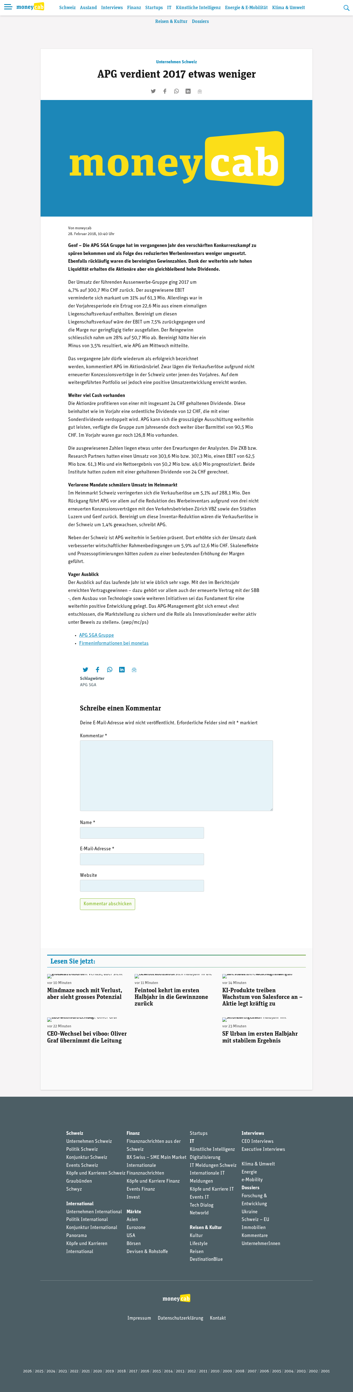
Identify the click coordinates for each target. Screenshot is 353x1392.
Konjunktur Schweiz (86, 1157)
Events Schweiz (82, 1165)
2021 (86, 1371)
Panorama (76, 1235)
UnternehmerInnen (261, 1243)
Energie (249, 1172)
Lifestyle (199, 1243)
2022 (74, 1371)
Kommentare (255, 1235)
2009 (227, 1371)
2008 (239, 1371)
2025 (39, 1371)
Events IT (199, 1197)
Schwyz (74, 1189)
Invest (133, 1197)
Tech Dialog (201, 1205)
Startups (154, 8)
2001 (325, 1371)
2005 (276, 1371)
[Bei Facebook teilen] (165, 91)
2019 (109, 1371)
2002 (313, 1371)
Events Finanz (141, 1189)
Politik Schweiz (82, 1149)
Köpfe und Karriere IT (212, 1189)
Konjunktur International (91, 1227)
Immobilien (254, 1227)
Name (87, 822)
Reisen (197, 1251)
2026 (27, 1371)
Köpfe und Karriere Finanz (153, 1181)
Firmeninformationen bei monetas (114, 643)
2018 (121, 1371)
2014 (168, 1371)
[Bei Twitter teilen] (153, 91)
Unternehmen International (94, 1212)
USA (131, 1235)
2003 (301, 1371)
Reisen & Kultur (171, 21)
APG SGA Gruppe (96, 635)
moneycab (83, 228)
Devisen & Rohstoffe (147, 1251)
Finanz (134, 8)
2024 (51, 1371)
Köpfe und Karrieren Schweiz (95, 1173)
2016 (145, 1371)
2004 (288, 1371)
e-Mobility (252, 1180)
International (79, 1204)
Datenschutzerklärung (180, 1318)
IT (169, 8)
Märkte (134, 1212)
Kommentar (93, 736)
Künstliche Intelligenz (198, 8)
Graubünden (79, 1181)
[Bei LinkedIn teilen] (188, 91)
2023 (62, 1371)
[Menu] (8, 7)
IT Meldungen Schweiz (213, 1165)
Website (88, 875)
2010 (215, 1371)
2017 (133, 1371)
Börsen (134, 1243)
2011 (203, 1371)
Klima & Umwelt (288, 8)
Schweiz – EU (255, 1219)
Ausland (88, 8)
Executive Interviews (263, 1149)
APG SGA (88, 685)
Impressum (139, 1318)
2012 (192, 1371)
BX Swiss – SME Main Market (156, 1157)
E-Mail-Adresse (97, 849)
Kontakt (218, 1318)
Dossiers (200, 21)
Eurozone (136, 1227)
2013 (180, 1371)
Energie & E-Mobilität (246, 8)
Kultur (196, 1235)
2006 (264, 1371)
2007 (252, 1371)
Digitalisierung (205, 1157)
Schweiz (67, 8)
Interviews (112, 8)
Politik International (87, 1219)
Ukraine (250, 1212)
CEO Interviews (258, 1141)
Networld (199, 1213)
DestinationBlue (206, 1259)
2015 (157, 1371)
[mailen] (200, 91)
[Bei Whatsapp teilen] (176, 91)
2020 (97, 1371)
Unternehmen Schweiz (176, 62)
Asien (132, 1219)
